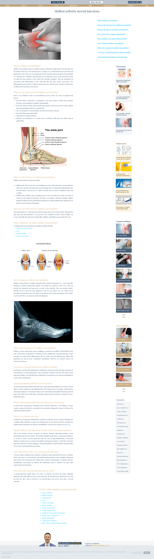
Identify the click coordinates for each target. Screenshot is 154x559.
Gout (17, 231)
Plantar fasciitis (21, 233)
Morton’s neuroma (22, 236)
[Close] (153, 548)
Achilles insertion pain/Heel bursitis (53, 513)
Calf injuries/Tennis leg (49, 520)
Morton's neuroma (48, 503)
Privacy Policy (6, 557)
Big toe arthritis (47, 493)
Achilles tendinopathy (49, 510)
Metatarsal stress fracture (24, 228)
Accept (147, 553)
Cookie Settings (136, 553)
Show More (123, 315)
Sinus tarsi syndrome (48, 508)
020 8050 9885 (96, 545)
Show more (123, 389)
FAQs (68, 424)
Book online (106, 545)
